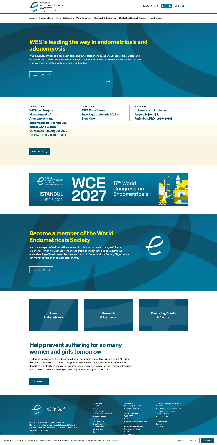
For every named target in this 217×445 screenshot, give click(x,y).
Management (98, 429)
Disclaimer (61, 427)
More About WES (38, 75)
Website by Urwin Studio (39, 430)
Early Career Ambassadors (103, 414)
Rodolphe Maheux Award (166, 411)
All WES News (37, 152)
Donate (146, 6)
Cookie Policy (116, 441)
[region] (108, 440)
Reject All (193, 441)
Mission (96, 406)
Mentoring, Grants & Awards (163, 315)
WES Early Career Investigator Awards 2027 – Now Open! (100, 114)
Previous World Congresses (135, 421)
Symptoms (97, 424)
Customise (179, 441)
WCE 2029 (128, 419)
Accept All (207, 441)
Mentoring (160, 406)
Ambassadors (98, 411)
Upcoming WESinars (132, 406)
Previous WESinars (132, 408)
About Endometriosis (54, 315)
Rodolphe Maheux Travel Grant (168, 408)
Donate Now (37, 381)
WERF (126, 431)
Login (164, 6)
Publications (129, 434)
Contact (154, 6)
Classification (98, 426)
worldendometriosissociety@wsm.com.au (46, 422)
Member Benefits (39, 270)
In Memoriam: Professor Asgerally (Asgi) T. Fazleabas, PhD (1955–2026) (153, 114)
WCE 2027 (128, 416)
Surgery (96, 432)
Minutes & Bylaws (100, 416)
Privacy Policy (72, 427)
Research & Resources (108, 315)
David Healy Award (163, 414)
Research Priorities (132, 429)
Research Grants (162, 416)
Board (95, 408)
